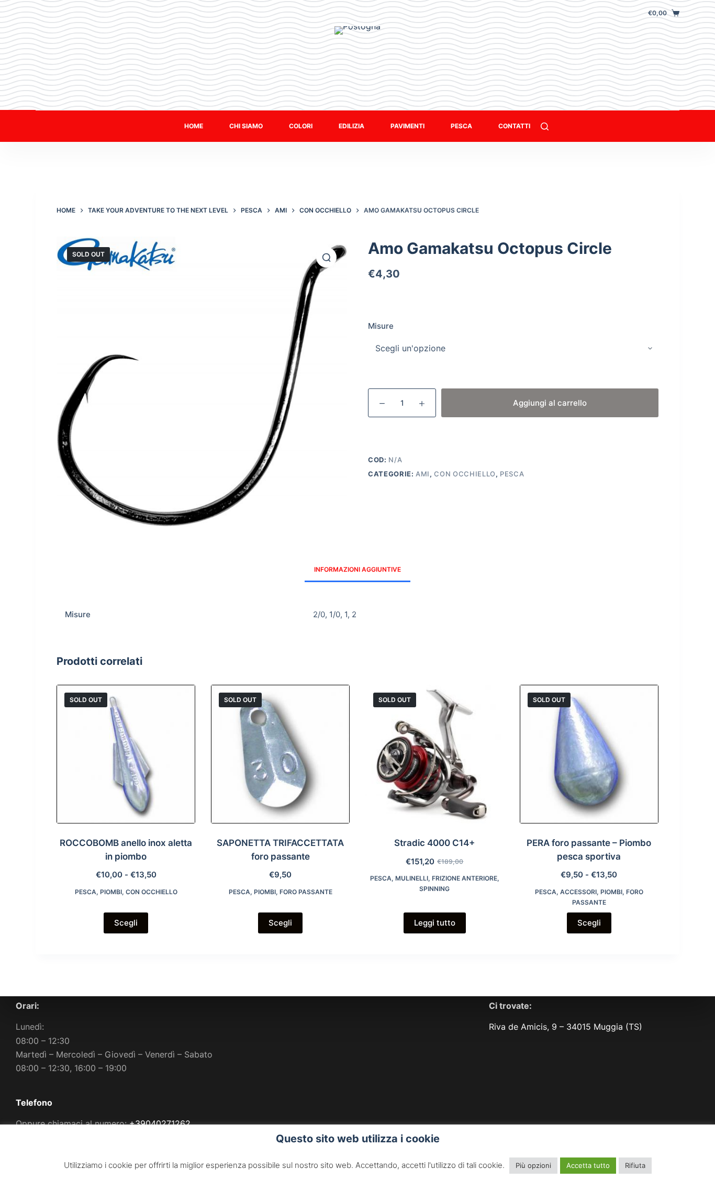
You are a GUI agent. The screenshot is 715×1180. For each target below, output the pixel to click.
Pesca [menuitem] (461, 126)
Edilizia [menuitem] (351, 126)
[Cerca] (545, 126)
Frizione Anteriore (464, 878)
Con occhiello (151, 892)
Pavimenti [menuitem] (407, 126)
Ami (423, 474)
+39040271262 (160, 1123)
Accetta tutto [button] (588, 1165)
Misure (381, 326)
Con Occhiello (464, 474)
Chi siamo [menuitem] (246, 126)
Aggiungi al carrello (550, 403)
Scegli (126, 923)
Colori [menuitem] (300, 126)
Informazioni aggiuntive (357, 569)
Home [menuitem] (193, 126)
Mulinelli (411, 878)
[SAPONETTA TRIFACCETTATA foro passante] (280, 754)
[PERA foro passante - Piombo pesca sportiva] (589, 754)
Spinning (434, 889)
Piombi (111, 892)
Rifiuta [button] (635, 1165)
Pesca (512, 474)
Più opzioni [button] (533, 1165)
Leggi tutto (434, 923)
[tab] (357, 569)
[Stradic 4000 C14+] (434, 754)
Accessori (578, 892)
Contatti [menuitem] (514, 126)
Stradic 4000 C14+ (434, 843)
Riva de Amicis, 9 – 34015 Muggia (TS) (565, 1026)
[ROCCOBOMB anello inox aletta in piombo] (126, 754)
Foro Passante (306, 892)
